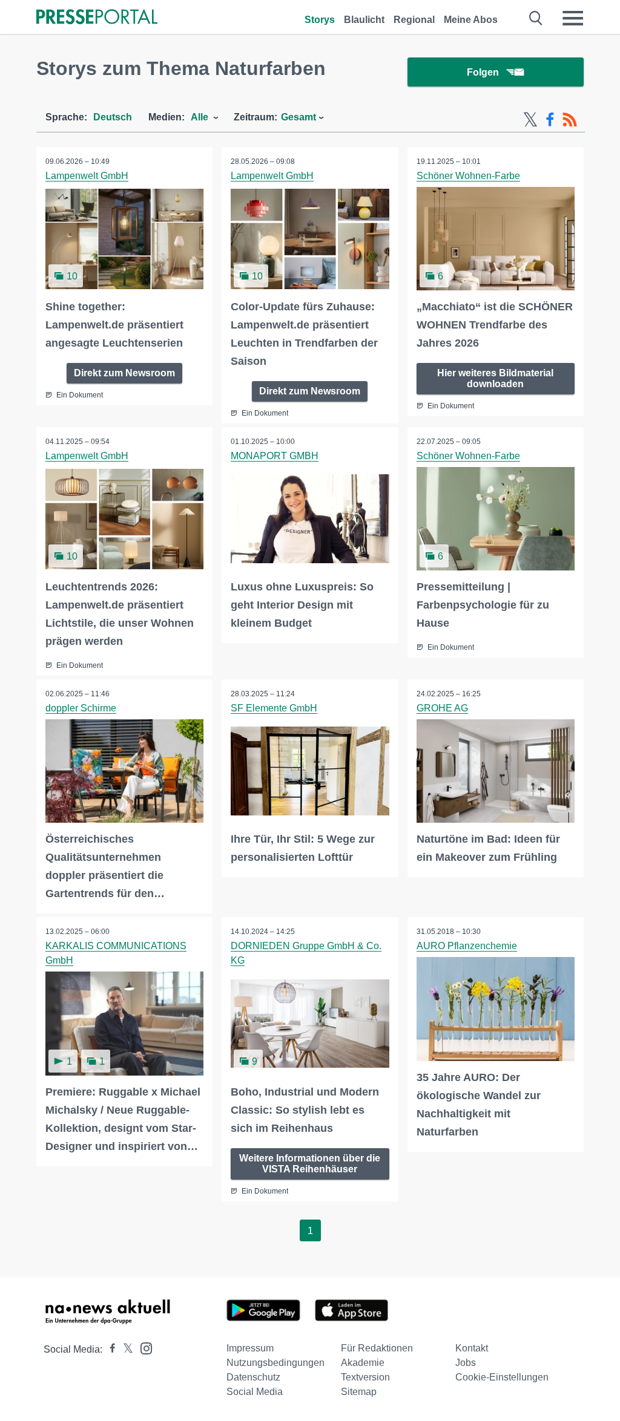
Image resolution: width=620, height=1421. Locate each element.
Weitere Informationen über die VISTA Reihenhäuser (309, 1163)
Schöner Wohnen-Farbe (468, 176)
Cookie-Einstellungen (502, 1377)
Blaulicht (364, 20)
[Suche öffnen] (536, 18)
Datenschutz (253, 1377)
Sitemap (359, 1392)
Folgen (483, 72)
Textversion (365, 1377)
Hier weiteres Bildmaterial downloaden (495, 378)
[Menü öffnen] (573, 18)
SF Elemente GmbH (274, 708)
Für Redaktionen (377, 1348)
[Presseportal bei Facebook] (109, 1349)
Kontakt (471, 1348)
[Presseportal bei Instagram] (142, 1347)
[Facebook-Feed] (550, 120)
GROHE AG (442, 708)
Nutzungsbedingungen (275, 1362)
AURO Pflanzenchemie (467, 946)
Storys (320, 20)
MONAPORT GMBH (274, 456)
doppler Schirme (80, 708)
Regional (414, 20)
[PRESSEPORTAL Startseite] (96, 17)
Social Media (254, 1392)
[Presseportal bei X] (124, 1349)
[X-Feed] (530, 120)
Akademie (362, 1362)
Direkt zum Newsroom (124, 373)
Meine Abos (471, 20)
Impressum (250, 1348)
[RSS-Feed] (570, 120)
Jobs (465, 1362)
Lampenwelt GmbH (86, 176)
